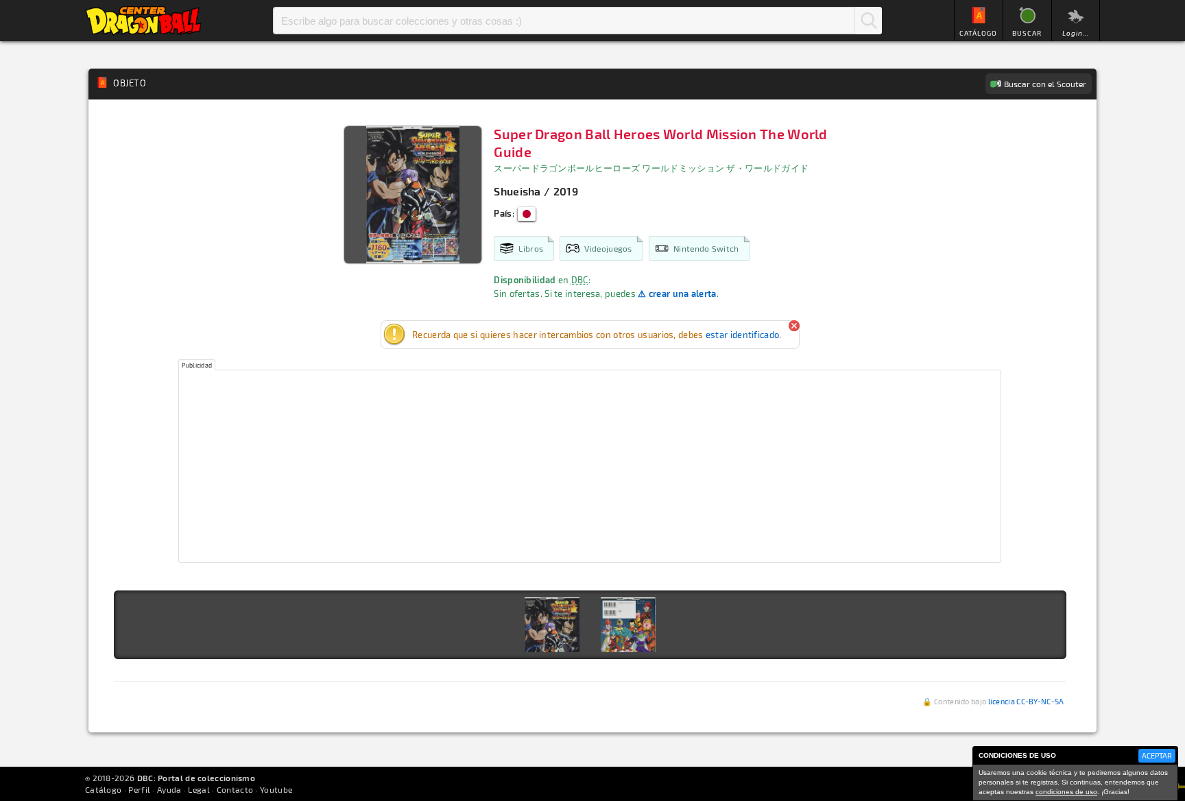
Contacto (235, 789)
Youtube (276, 789)
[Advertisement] (590, 466)
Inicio (143, 20)
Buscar (868, 20)
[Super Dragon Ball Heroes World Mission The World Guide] (552, 624)
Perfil (139, 789)
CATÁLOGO (978, 33)
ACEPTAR (1157, 755)
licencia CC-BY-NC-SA (1026, 701)
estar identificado (742, 334)
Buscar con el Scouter (1045, 83)
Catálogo (103, 789)
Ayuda (169, 789)
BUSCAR (1027, 33)
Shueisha (517, 191)
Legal (199, 789)
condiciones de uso (1066, 792)
